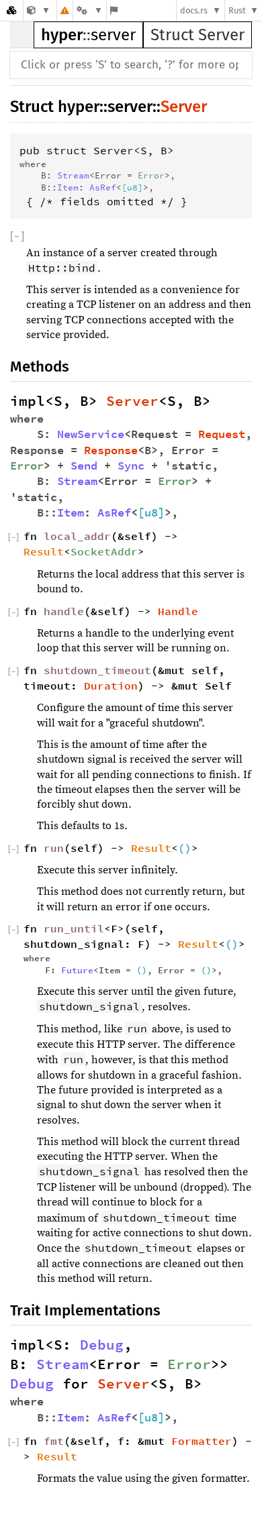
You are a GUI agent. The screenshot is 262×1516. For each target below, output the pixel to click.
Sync (131, 466)
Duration (111, 685)
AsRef (102, 187)
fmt (54, 1441)
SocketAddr (104, 551)
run (54, 848)
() (184, 848)
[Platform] (89, 10)
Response (111, 450)
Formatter (201, 1441)
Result (44, 551)
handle (64, 611)
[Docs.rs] (11, 10)
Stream (73, 175)
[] (17, 236)
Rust (237, 10)
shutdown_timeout (97, 670)
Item (68, 187)
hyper (62, 34)
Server (184, 106)
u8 (132, 187)
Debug (102, 1345)
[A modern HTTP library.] (39, 10)
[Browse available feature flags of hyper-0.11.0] (114, 10)
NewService (90, 434)
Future (77, 970)
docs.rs (194, 10)
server (113, 34)
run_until (74, 928)
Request (221, 434)
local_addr (77, 536)
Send (84, 466)
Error (151, 175)
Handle (178, 611)
